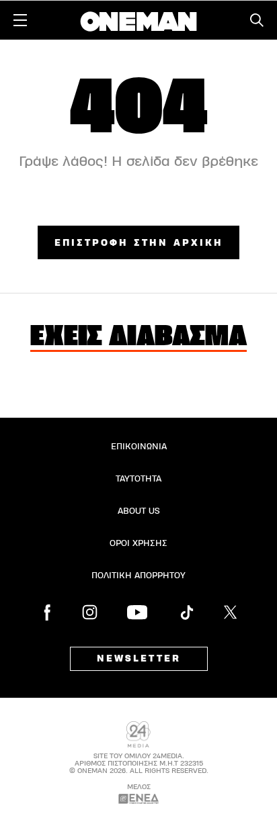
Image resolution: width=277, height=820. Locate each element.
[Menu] (20, 20)
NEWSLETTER (139, 659)
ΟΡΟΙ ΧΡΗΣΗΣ (138, 543)
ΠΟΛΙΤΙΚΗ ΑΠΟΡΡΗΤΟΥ (138, 575)
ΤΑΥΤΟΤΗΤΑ (138, 479)
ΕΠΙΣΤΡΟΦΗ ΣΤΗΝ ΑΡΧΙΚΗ (138, 243)
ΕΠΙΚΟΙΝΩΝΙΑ (139, 446)
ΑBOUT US (139, 511)
